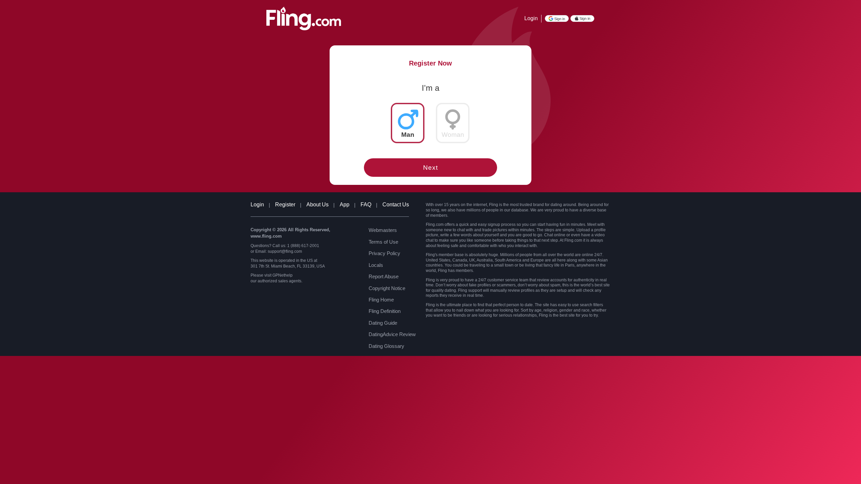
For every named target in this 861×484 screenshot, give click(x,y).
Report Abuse (384, 276)
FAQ (366, 204)
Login (531, 18)
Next (430, 167)
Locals (376, 265)
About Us (317, 204)
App (344, 204)
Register (285, 204)
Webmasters (383, 230)
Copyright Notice (387, 288)
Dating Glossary (386, 346)
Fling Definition (385, 311)
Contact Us (395, 204)
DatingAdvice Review (392, 334)
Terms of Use (383, 242)
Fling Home (381, 299)
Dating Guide (383, 323)
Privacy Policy (384, 253)
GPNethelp (282, 275)
